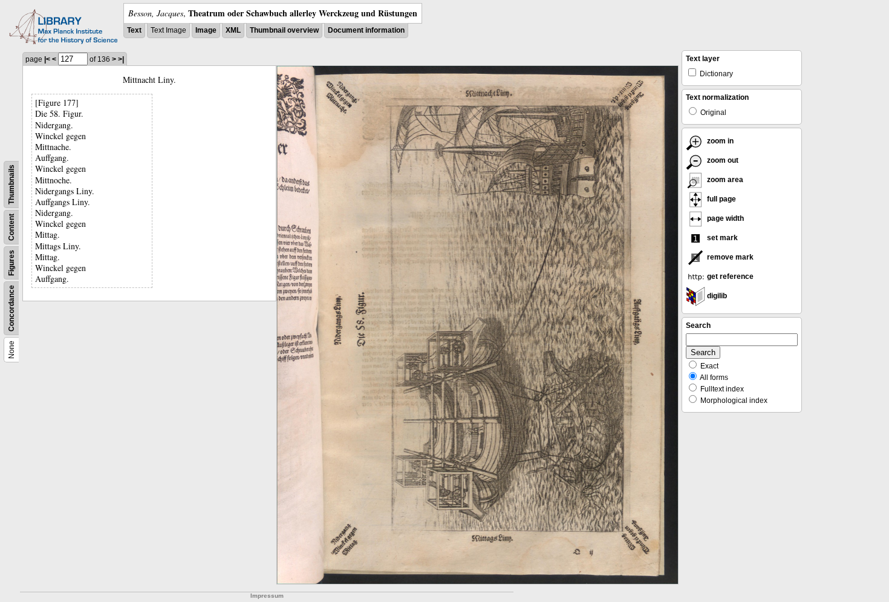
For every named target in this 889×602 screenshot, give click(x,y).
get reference (729, 276)
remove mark (729, 257)
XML (233, 30)
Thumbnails (11, 184)
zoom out (721, 160)
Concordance (11, 308)
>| (121, 59)
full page (720, 199)
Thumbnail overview (284, 30)
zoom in (719, 141)
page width (724, 218)
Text (134, 30)
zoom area (724, 179)
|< (47, 59)
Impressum (267, 595)
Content (11, 227)
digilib (716, 296)
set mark (721, 238)
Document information (366, 30)
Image (206, 30)
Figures (11, 263)
